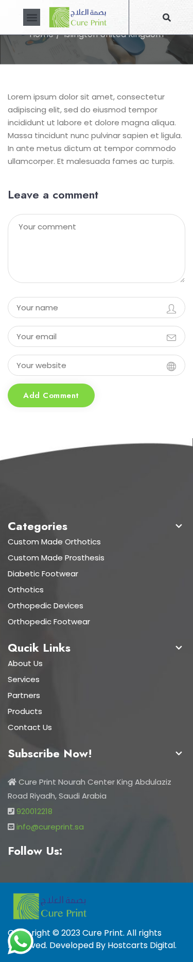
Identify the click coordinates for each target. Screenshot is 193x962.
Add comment (51, 395)
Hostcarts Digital (141, 945)
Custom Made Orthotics (54, 541)
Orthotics (26, 589)
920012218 (34, 811)
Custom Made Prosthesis (56, 557)
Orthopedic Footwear (49, 621)
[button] (31, 17)
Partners (24, 695)
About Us (25, 663)
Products (25, 711)
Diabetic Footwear (43, 573)
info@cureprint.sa (50, 826)
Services (24, 679)
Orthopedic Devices (45, 605)
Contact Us (30, 727)
